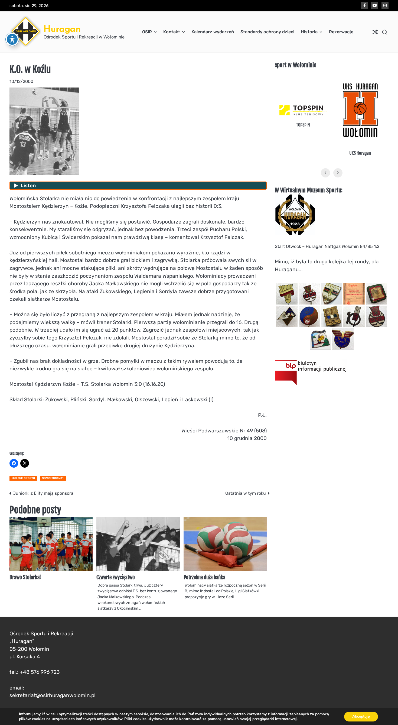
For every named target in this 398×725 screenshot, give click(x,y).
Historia (309, 31)
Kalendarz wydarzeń (212, 31)
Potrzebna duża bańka (204, 577)
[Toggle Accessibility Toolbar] (12, 39)
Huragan (62, 28)
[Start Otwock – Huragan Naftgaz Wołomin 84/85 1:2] (295, 233)
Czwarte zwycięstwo (115, 577)
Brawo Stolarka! (25, 577)
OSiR (147, 31)
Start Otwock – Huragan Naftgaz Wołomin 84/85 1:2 (327, 246)
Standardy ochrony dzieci (267, 31)
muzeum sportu (23, 478)
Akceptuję (361, 716)
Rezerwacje (341, 31)
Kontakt (171, 31)
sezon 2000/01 (53, 478)
